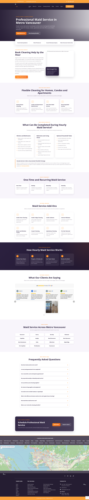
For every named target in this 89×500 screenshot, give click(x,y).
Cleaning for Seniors (46, 491)
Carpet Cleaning (30, 489)
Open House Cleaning (47, 488)
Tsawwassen (52, 345)
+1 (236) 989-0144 (20, 1)
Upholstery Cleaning (31, 494)
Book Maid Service (21, 33)
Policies (17, 495)
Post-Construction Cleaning (48, 484)
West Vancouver (66, 338)
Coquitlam (22, 338)
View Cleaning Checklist (34, 33)
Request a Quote (66, 424)
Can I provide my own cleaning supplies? (30, 382)
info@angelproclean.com (31, 1)
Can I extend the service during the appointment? (32, 373)
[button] (15, 301)
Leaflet (84, 470)
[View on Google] (17, 291)
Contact (17, 491)
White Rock (51, 342)
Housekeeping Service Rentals (33, 491)
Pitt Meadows (37, 345)
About (17, 485)
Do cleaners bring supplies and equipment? (31, 387)
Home (17, 484)
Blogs (17, 489)
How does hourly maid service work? (29, 364)
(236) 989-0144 (63, 487)
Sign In (17, 492)
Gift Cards (17, 494)
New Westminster (22, 342)
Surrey (37, 334)
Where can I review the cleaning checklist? (30, 405)
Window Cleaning (46, 485)
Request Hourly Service (21, 77)
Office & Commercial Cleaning (33, 488)
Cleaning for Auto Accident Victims (49, 489)
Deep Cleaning (30, 485)
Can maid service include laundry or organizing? (32, 391)
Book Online (56, 424)
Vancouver (22, 334)
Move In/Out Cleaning (31, 487)
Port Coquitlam (22, 345)
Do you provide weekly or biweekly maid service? (32, 378)
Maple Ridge (66, 342)
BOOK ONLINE (69, 6)
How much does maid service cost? (29, 400)
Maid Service (45, 487)
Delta (37, 342)
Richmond (67, 334)
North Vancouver (52, 338)
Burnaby (52, 334)
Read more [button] (18, 299)
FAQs (17, 487)
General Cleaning (31, 484)
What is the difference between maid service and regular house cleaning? (37, 396)
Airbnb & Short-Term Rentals (33, 492)
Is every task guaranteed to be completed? (30, 369)
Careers (17, 488)
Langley (37, 338)
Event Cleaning (46, 492)
